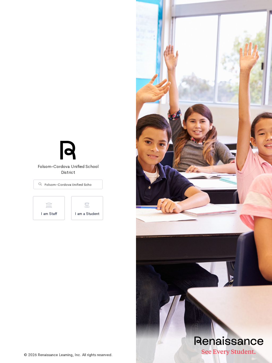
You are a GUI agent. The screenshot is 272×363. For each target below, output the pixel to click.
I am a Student (87, 213)
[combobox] (68, 184)
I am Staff (49, 213)
